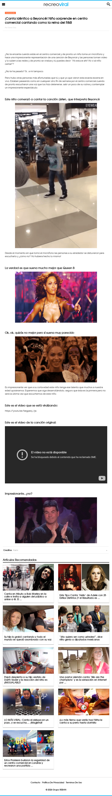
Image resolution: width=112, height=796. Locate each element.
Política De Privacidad (53, 782)
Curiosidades (10, 13)
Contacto (35, 782)
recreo (56, 4)
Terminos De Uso (74, 782)
